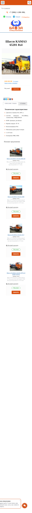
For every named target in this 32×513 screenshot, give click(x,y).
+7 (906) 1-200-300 (17, 12)
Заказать (16, 178)
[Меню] (3, 2)
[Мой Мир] (10, 99)
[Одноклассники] (8, 99)
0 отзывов (15, 81)
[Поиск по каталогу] (29, 2)
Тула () (5, 8)
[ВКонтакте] (4, 99)
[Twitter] (6, 99)
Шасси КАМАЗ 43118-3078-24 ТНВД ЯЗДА (16, 273)
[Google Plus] (12, 99)
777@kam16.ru (25, 17)
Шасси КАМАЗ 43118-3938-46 (16, 158)
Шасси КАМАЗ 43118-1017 (16, 235)
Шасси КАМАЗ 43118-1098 (16, 197)
